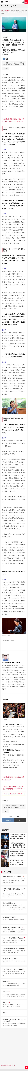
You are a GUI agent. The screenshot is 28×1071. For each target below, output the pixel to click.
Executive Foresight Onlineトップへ (7, 1065)
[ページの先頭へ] (26, 1067)
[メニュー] (26, 2)
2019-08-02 (5, 54)
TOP (2, 10)
